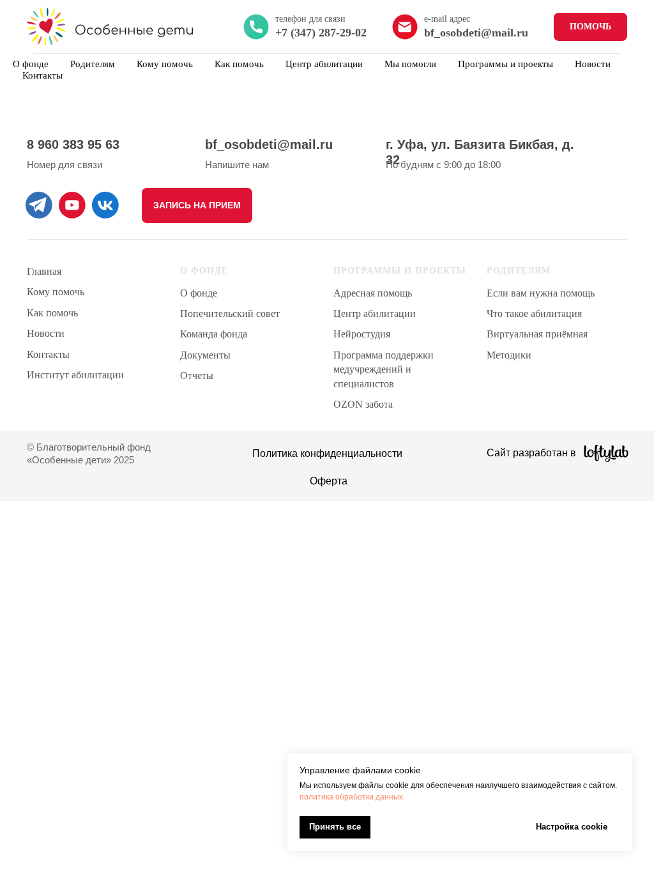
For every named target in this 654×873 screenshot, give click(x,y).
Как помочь (239, 64)
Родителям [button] (92, 64)
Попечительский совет (230, 313)
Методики (509, 355)
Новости (593, 64)
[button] (197, 205)
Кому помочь (165, 64)
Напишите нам (237, 164)
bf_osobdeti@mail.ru (269, 144)
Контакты (42, 75)
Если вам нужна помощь (541, 293)
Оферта (328, 480)
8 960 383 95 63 (73, 144)
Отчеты (196, 375)
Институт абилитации (75, 374)
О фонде (198, 293)
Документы (205, 355)
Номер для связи (64, 164)
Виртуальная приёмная (537, 333)
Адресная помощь (372, 293)
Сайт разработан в (531, 452)
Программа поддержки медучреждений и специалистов (383, 369)
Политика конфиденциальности (327, 453)
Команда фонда (213, 333)
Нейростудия (361, 333)
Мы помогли (410, 64)
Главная (44, 271)
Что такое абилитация (534, 313)
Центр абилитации (374, 313)
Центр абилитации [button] (324, 64)
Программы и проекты (505, 64)
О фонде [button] (31, 64)
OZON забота (363, 404)
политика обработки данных (351, 796)
